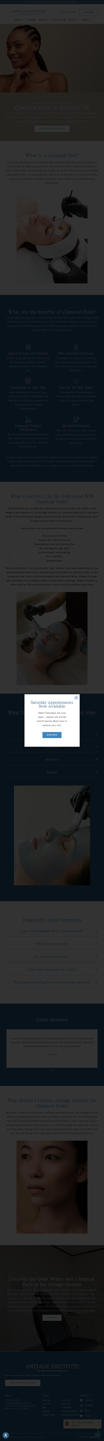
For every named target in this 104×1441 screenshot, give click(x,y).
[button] (76, 698)
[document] (52, 720)
